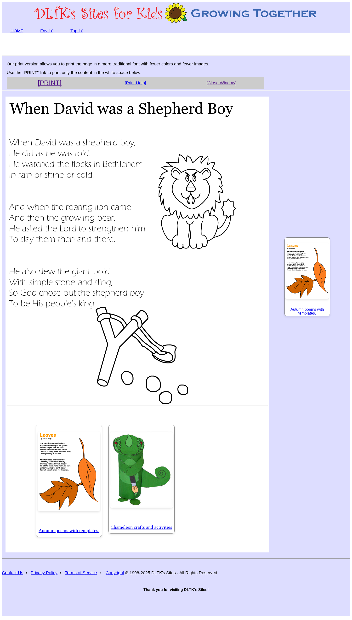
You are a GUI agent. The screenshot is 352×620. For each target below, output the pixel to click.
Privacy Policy (44, 572)
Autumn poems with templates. (69, 530)
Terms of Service (81, 572)
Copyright (115, 572)
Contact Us (12, 572)
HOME (17, 31)
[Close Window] (221, 82)
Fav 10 (46, 31)
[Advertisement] (176, 44)
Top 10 (76, 31)
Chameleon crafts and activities (141, 527)
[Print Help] (135, 82)
